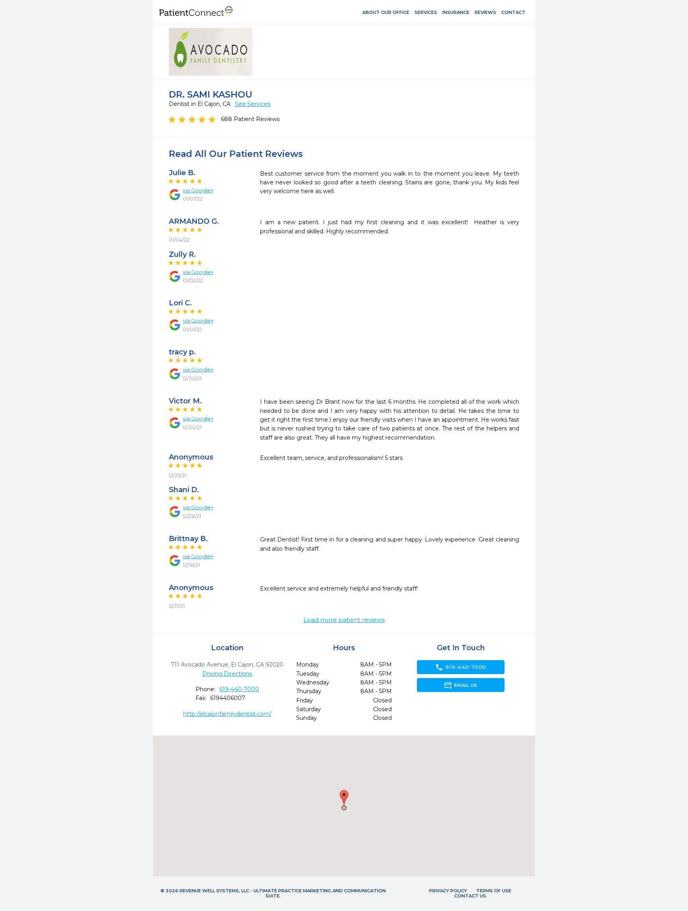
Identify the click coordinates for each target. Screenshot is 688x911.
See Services (252, 104)
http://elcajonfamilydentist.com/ (227, 713)
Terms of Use (493, 890)
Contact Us (470, 896)
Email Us (460, 685)
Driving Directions (227, 673)
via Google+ (198, 190)
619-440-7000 (239, 689)
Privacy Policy (448, 890)
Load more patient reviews (344, 620)
